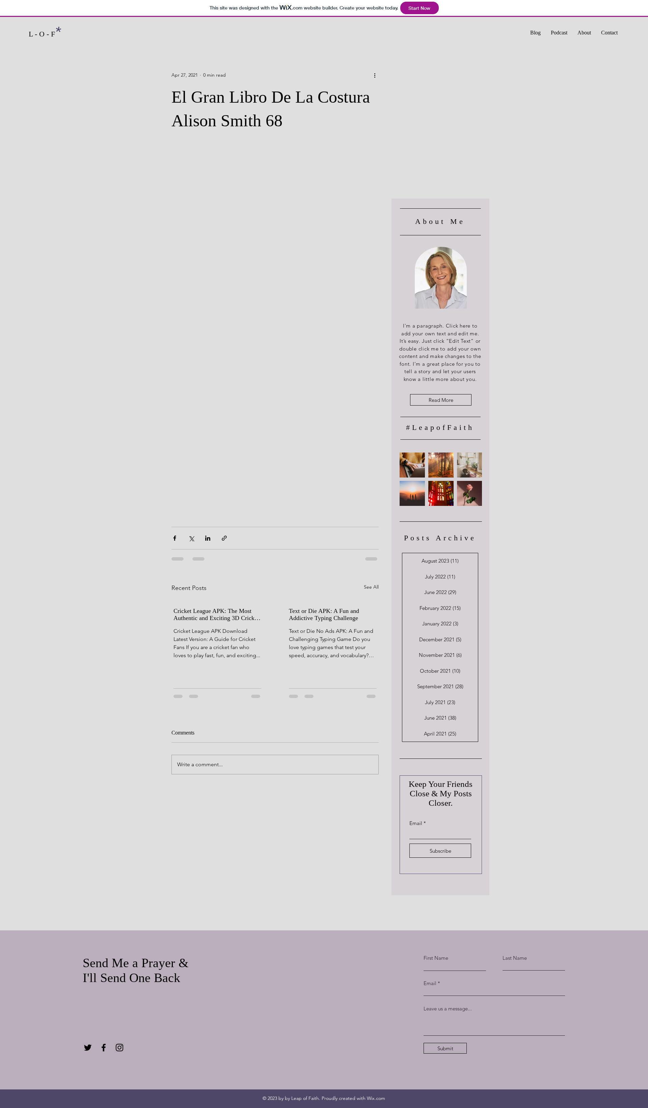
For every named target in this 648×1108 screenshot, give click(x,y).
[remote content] (275, 330)
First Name (436, 957)
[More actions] (375, 75)
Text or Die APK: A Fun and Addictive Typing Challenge (324, 614)
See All (371, 587)
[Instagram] (119, 1047)
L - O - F (42, 34)
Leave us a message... (448, 1008)
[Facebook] (104, 1047)
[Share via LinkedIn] (208, 538)
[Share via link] (224, 538)
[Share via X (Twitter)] (191, 538)
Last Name (515, 957)
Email (415, 823)
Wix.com (376, 1098)
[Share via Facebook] (174, 538)
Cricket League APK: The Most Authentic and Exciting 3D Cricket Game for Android (216, 615)
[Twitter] (88, 1047)
